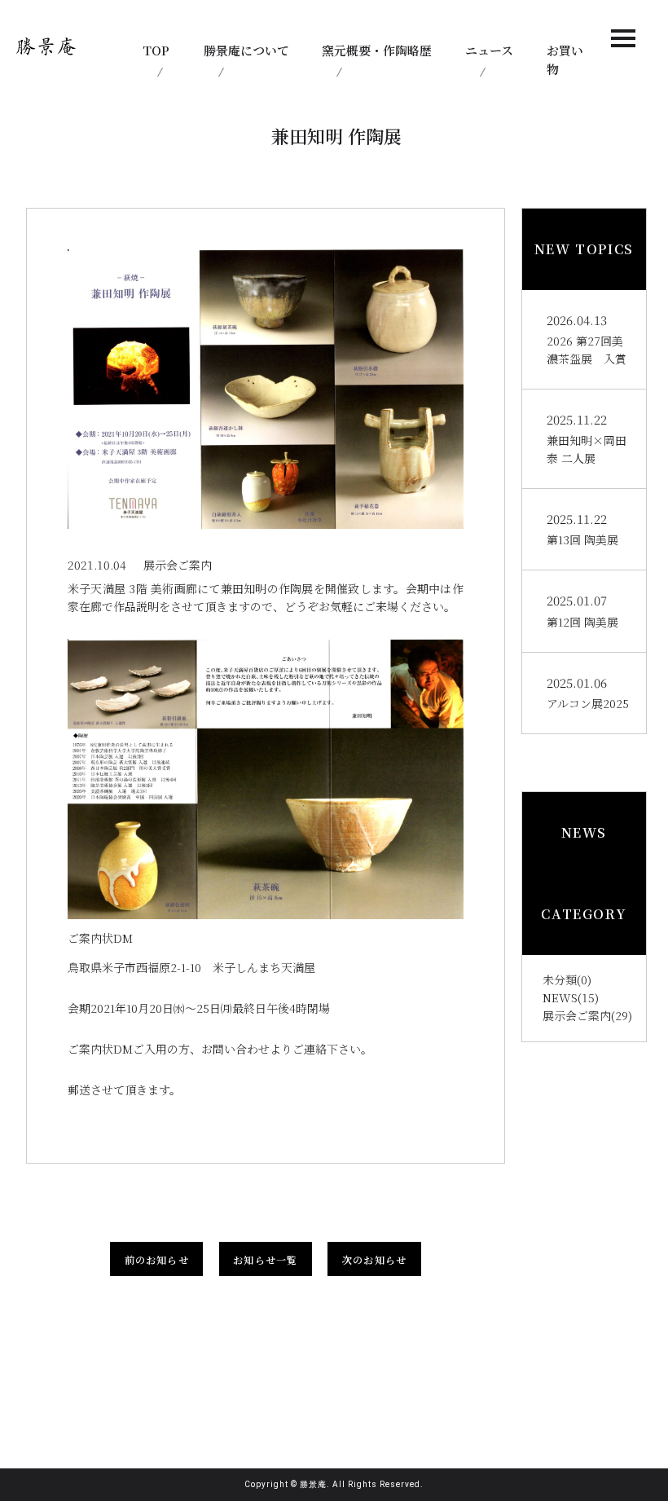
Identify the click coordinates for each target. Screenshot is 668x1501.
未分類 (560, 979)
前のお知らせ (157, 1259)
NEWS (560, 997)
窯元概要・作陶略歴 (377, 50)
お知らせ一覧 (265, 1259)
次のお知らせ (374, 1259)
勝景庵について (246, 50)
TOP (156, 50)
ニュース (489, 50)
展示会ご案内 (577, 1015)
